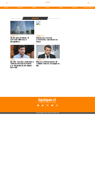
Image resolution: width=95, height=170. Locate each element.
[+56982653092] (57, 106)
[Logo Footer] (47, 103)
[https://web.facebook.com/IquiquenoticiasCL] (38, 106)
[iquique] (47, 4)
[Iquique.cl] (7, 3)
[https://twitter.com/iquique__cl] (43, 106)
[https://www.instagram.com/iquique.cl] (47, 106)
